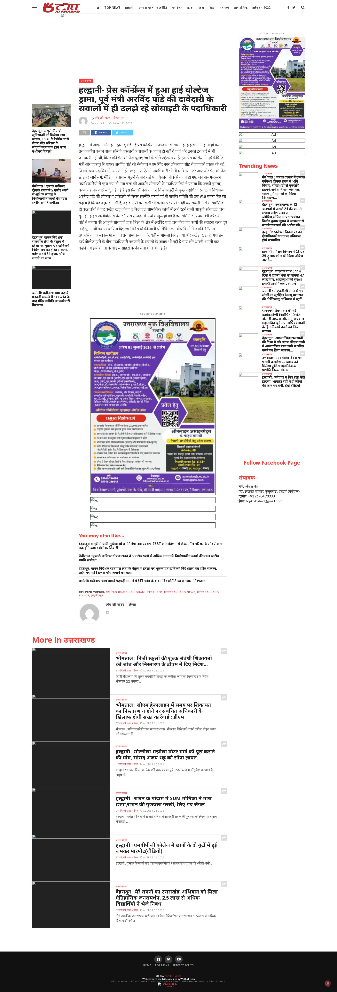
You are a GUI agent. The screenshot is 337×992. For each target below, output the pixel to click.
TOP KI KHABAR (173, 975)
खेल (201, 7)
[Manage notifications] (328, 983)
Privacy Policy (183, 965)
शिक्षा (212, 7)
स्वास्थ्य (224, 7)
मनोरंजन (177, 7)
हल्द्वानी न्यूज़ (97, 595)
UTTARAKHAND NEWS (179, 592)
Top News (112, 7)
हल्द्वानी (129, 7)
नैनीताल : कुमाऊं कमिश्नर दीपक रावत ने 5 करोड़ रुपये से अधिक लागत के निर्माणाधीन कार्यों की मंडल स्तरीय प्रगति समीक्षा (50, 194)
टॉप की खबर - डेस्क (107, 118)
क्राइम (190, 7)
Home (147, 965)
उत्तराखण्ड (144, 7)
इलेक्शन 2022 (261, 7)
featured (154, 592)
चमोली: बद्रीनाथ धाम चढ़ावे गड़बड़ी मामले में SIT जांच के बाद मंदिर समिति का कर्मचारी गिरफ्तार (51, 299)
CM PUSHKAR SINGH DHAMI (125, 592)
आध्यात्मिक (240, 7)
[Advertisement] (153, 282)
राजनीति (161, 7)
